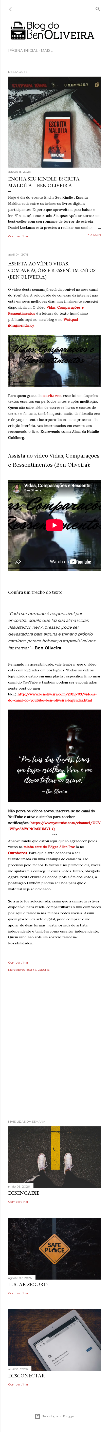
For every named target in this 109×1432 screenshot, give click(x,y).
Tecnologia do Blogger (59, 1416)
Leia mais (93, 235)
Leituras (43, 969)
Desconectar (26, 1375)
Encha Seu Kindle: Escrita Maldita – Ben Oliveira (44, 182)
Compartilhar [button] (18, 236)
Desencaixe (23, 1193)
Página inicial (23, 50)
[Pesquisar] (98, 8)
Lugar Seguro (28, 1284)
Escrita (31, 969)
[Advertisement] (54, 1052)
